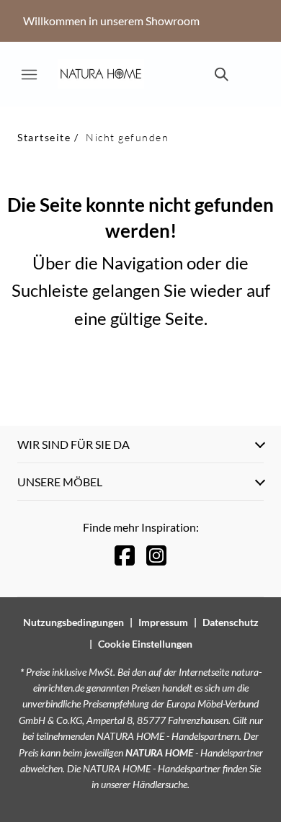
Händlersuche (160, 784)
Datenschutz (230, 622)
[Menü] (28, 74)
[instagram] (156, 555)
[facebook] (125, 555)
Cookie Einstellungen (145, 644)
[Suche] (220, 74)
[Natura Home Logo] (101, 74)
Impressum (163, 622)
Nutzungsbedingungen (73, 622)
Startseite (44, 137)
